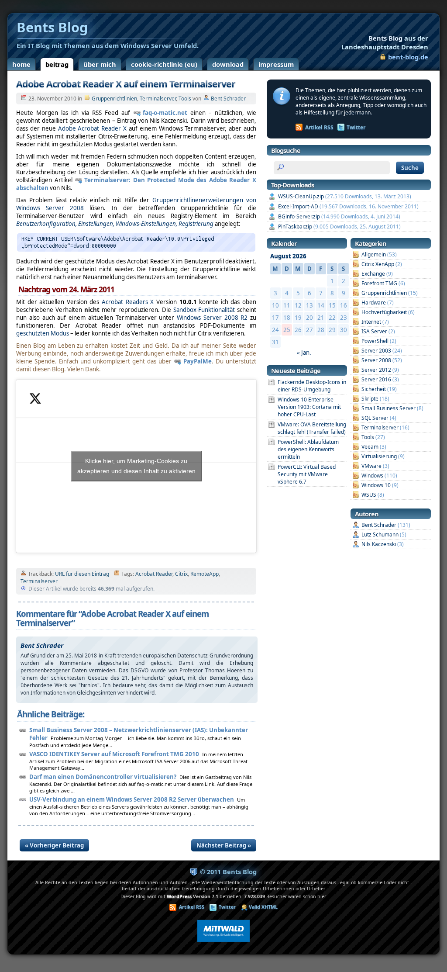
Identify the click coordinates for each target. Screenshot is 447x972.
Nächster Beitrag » (223, 845)
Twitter (356, 127)
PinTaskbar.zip (295, 226)
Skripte (369, 398)
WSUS (368, 494)
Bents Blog (384, 42)
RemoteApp (204, 574)
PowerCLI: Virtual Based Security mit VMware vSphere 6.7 (307, 474)
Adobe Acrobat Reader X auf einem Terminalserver (125, 83)
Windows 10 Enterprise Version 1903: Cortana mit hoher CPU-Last (309, 407)
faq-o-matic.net (165, 113)
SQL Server (375, 418)
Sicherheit (373, 389)
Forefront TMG (379, 283)
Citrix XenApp (377, 264)
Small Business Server (388, 408)
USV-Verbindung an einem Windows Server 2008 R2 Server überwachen (131, 799)
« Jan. (304, 352)
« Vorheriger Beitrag (54, 845)
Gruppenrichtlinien (114, 98)
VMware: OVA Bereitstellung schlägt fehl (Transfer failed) (312, 428)
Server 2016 (376, 379)
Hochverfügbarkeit (384, 312)
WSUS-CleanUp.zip (301, 196)
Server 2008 (376, 360)
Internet (371, 321)
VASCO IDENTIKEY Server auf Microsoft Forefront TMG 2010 (114, 754)
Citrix (181, 574)
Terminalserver (158, 98)
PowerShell (375, 341)
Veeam (369, 446)
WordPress (179, 896)
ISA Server (374, 331)
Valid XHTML (263, 907)
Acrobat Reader (153, 574)
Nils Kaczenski (378, 544)
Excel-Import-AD (298, 206)
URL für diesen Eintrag (82, 574)
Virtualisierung (379, 456)
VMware (371, 466)
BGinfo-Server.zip (299, 216)
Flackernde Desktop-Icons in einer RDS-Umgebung (312, 385)
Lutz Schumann (380, 534)
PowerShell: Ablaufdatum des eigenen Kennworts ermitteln (308, 449)
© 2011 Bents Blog (228, 871)
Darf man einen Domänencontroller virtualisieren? (102, 777)
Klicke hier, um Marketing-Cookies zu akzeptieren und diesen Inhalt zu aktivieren (136, 465)
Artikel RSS (319, 127)
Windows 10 (376, 485)
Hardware (373, 302)
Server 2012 (376, 370)
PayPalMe (197, 361)
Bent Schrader (228, 98)
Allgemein (373, 254)
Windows (372, 475)
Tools (185, 98)
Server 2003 (376, 350)
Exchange (373, 273)
